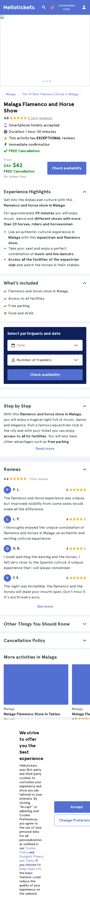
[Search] (44, 7)
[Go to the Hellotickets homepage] (20, 7)
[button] (45, 191)
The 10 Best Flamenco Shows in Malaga (50, 94)
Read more (45, 448)
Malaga (11, 94)
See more (45, 606)
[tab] (45, 191)
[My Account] (84, 7)
